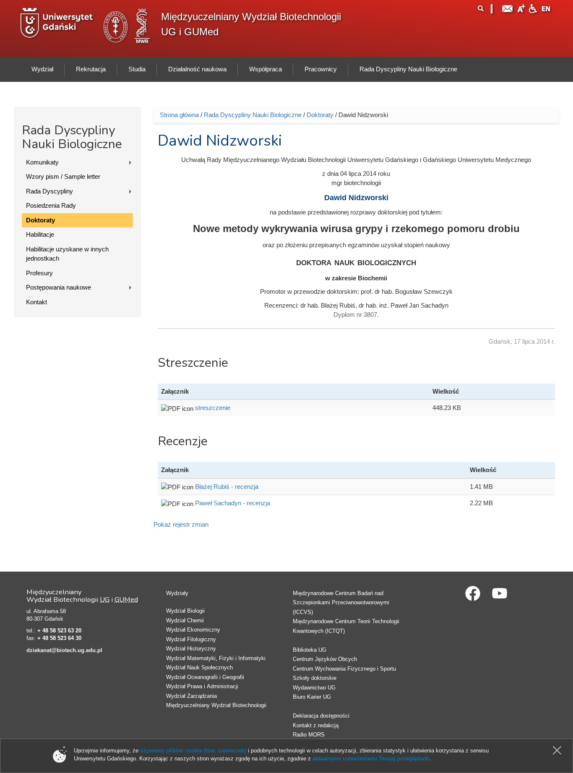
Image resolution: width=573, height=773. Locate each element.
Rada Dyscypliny (49, 191)
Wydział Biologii (185, 611)
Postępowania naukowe (58, 287)
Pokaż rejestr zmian (181, 524)
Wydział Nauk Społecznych (199, 667)
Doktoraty (40, 220)
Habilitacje (40, 234)
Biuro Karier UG (312, 697)
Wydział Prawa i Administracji (202, 686)
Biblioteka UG (309, 650)
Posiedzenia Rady (51, 205)
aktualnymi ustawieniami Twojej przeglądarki (371, 758)
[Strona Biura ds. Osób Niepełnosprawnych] (532, 7)
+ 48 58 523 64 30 (59, 638)
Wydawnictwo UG (314, 687)
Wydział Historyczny (191, 648)
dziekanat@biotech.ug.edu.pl (64, 650)
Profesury (39, 273)
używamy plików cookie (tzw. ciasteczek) (193, 750)
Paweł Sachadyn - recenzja (232, 503)
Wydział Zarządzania (191, 696)
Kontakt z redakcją (316, 725)
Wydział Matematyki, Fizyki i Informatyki (216, 658)
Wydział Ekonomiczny (193, 630)
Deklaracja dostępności (321, 716)
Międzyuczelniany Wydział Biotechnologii (216, 705)
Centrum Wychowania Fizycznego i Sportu (344, 669)
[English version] (546, 7)
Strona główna (179, 114)
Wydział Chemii (185, 620)
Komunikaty (42, 162)
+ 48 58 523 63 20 (59, 630)
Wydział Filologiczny (191, 639)
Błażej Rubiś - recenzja (226, 486)
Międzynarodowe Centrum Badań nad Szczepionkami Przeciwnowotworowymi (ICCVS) (341, 602)
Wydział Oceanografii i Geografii (205, 677)
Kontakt (36, 302)
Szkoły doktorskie (314, 678)
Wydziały (177, 593)
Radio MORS (309, 734)
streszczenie (212, 407)
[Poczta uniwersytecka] (507, 7)
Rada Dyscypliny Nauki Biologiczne (253, 114)
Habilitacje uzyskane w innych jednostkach (67, 253)
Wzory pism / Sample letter (63, 176)
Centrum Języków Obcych (325, 659)
